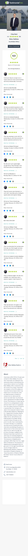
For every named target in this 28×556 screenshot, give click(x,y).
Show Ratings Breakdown (14, 68)
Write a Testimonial (14, 46)
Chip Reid (14, 34)
